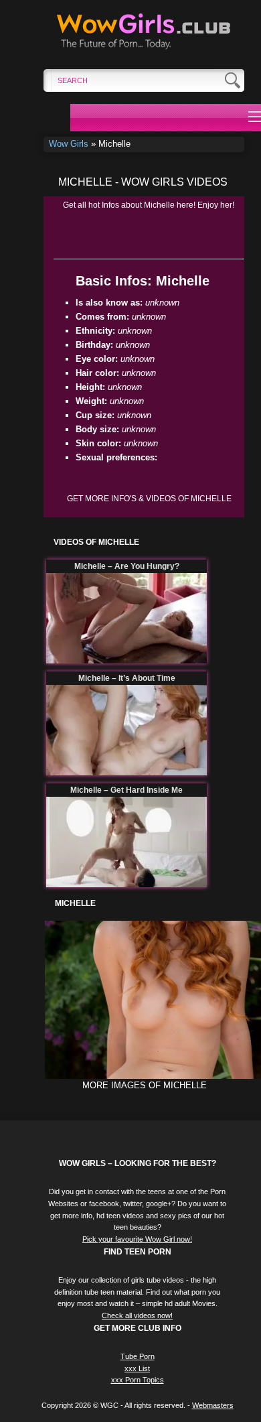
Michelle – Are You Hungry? (126, 566)
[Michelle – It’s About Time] (126, 730)
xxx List (137, 1368)
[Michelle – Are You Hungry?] (126, 618)
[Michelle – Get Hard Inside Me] (126, 842)
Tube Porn (137, 1356)
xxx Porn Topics (137, 1380)
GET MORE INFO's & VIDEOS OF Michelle (149, 498)
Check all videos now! (137, 1315)
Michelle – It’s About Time (126, 678)
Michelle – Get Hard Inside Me (126, 790)
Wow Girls (68, 144)
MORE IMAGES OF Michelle (144, 1085)
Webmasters (213, 1405)
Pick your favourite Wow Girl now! (137, 1239)
